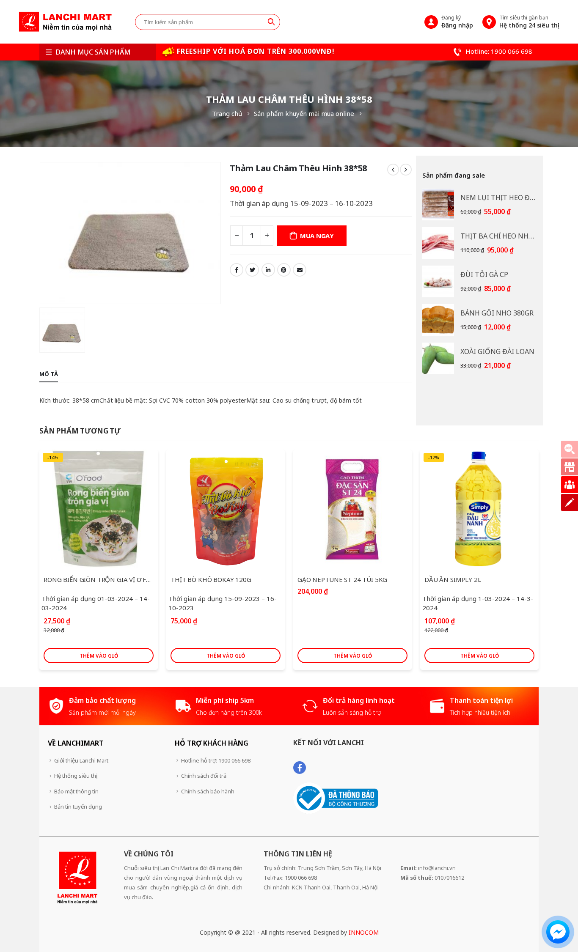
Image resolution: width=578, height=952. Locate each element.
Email (299, 270)
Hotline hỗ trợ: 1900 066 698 (215, 760)
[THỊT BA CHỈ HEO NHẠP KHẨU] (438, 243)
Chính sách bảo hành (207, 791)
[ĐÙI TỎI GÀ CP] (438, 281)
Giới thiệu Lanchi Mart (81, 760)
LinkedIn (268, 270)
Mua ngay (317, 235)
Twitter (252, 270)
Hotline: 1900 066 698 (498, 51)
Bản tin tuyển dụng (78, 806)
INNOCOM (364, 932)
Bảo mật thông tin (76, 791)
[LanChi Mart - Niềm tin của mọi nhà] (65, 21)
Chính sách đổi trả (203, 775)
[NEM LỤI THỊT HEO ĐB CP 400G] (438, 204)
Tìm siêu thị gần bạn (529, 21)
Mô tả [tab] (48, 374)
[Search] (271, 21)
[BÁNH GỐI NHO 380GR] (438, 320)
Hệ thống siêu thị (75, 775)
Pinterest (284, 270)
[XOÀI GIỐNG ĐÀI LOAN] (438, 358)
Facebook (236, 270)
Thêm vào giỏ (99, 655)
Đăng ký (457, 21)
